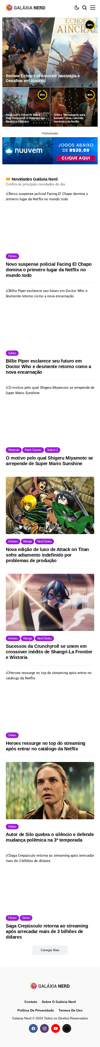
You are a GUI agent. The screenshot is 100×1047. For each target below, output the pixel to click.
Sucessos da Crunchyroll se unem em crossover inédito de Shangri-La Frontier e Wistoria (49, 652)
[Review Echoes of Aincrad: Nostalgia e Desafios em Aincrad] (50, 52)
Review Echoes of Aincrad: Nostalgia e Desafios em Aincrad (43, 78)
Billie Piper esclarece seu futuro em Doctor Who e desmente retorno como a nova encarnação (48, 366)
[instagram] (44, 1028)
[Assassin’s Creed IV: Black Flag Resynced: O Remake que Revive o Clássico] (26, 107)
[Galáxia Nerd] (26, 7)
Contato (30, 1002)
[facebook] (33, 1028)
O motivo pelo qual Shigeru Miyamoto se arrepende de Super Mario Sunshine (49, 460)
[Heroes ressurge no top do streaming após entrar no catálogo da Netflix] (50, 699)
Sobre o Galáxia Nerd (59, 1002)
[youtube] (55, 1028)
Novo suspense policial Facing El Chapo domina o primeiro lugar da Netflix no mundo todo (49, 270)
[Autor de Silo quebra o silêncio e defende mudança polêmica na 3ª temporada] (50, 790)
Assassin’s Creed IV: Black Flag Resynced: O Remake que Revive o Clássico (25, 118)
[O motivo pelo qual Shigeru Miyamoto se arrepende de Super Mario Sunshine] (50, 414)
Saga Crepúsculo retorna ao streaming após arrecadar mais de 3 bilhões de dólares (47, 931)
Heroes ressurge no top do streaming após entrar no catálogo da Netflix (45, 746)
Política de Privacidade (35, 1010)
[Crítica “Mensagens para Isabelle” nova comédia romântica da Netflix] (74, 107)
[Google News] (66, 1028)
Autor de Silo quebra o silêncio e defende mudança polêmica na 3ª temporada (50, 837)
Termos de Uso (71, 1010)
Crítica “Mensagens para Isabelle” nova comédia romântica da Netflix (69, 118)
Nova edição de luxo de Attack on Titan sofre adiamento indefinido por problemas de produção (47, 555)
